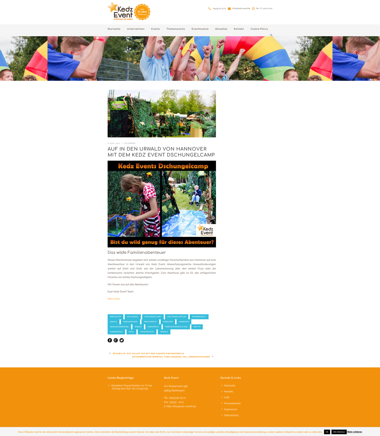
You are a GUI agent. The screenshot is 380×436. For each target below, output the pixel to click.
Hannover (184, 322)
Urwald (164, 332)
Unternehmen (136, 29)
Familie (113, 322)
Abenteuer (115, 317)
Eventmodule (200, 29)
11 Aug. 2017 (114, 143)
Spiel (131, 332)
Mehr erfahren (354, 432)
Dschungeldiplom (176, 317)
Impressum (230, 409)
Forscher (168, 322)
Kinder (138, 327)
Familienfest (150, 322)
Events (155, 29)
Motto (197, 327)
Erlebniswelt (199, 317)
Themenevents (176, 29)
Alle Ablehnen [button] (339, 432)
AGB (226, 397)
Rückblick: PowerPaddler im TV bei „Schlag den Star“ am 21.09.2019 (131, 387)
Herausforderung (119, 327)
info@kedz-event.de (241, 8)
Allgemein (129, 143)
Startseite (114, 29)
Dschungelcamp (153, 317)
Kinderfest (153, 327)
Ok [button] (327, 432)
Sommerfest (116, 332)
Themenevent (147, 332)
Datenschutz (231, 415)
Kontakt (239, 29)
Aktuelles (221, 29)
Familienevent (130, 322)
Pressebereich (232, 403)
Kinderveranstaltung (176, 327)
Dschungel (132, 317)
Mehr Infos (114, 298)
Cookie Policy (259, 29)
